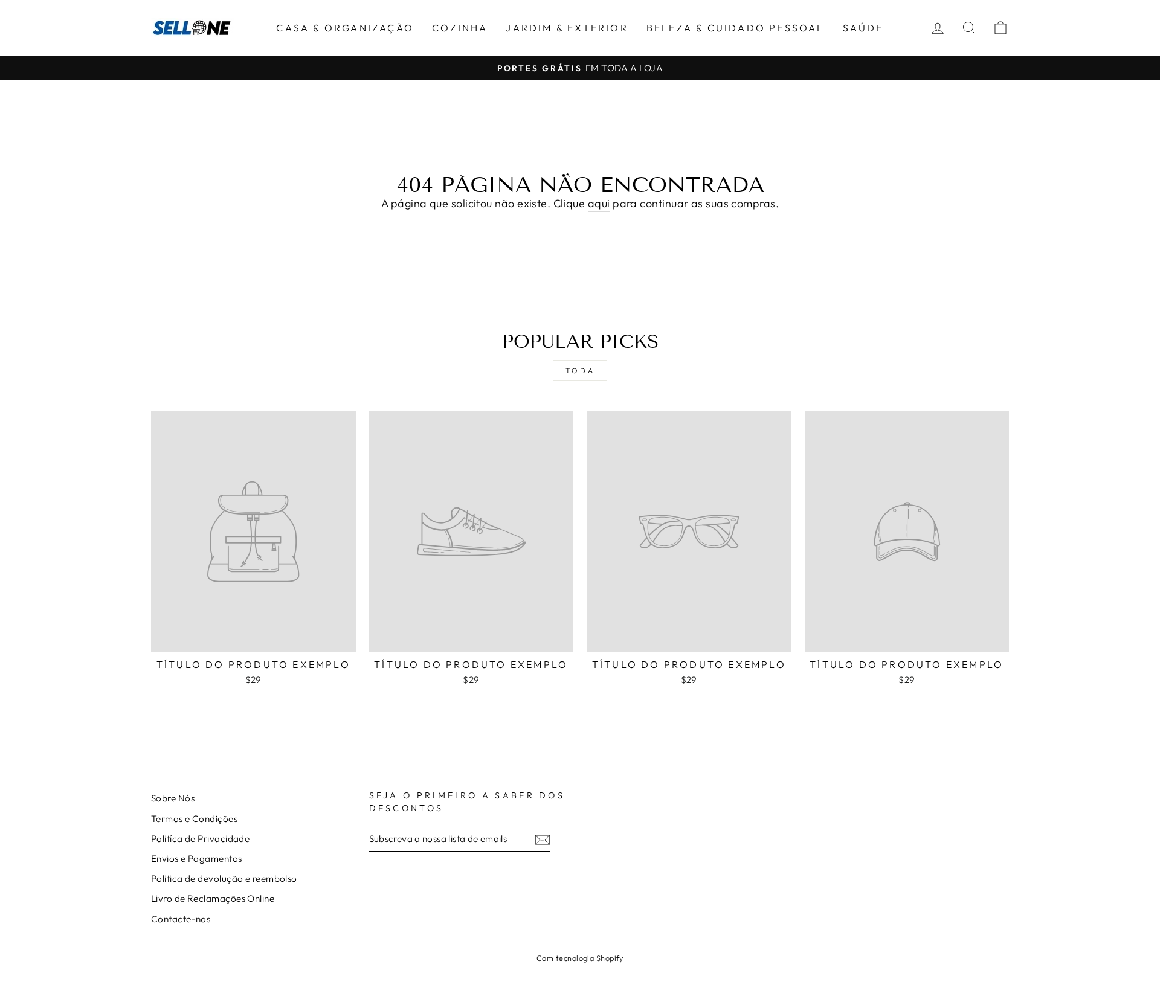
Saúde (863, 28)
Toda (580, 370)
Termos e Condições (194, 818)
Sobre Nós (173, 798)
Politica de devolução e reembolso (224, 878)
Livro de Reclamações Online (212, 898)
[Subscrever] (542, 839)
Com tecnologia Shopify (580, 958)
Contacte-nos (180, 919)
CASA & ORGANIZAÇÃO (345, 28)
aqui (599, 203)
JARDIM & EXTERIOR (567, 28)
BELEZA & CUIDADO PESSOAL (735, 28)
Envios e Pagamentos (196, 858)
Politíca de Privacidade (200, 838)
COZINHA (460, 28)
